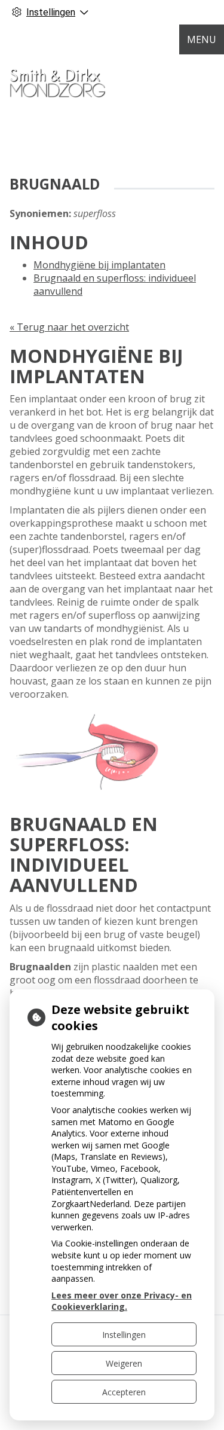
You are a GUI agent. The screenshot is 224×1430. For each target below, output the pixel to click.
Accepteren (124, 1392)
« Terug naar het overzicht (69, 327)
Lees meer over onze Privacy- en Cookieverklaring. (121, 1301)
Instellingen (124, 1334)
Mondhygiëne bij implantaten (99, 264)
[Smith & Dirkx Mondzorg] (57, 78)
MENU (201, 39)
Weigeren (124, 1363)
